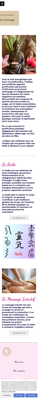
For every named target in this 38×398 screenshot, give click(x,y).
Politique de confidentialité (8, 391)
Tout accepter (31, 395)
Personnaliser (7, 395)
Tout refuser (19, 395)
